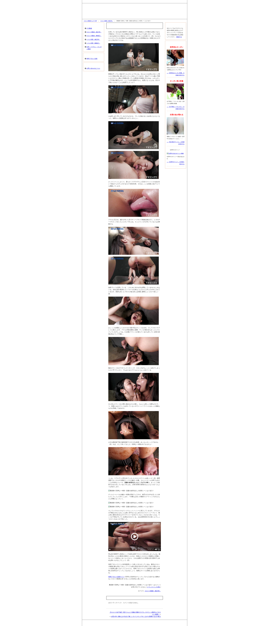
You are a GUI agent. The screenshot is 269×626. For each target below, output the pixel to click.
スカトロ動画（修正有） (106, 20)
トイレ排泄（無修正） (93, 43)
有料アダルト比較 (91, 58)
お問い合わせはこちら (93, 68)
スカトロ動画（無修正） (94, 35)
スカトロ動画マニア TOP (90, 20)
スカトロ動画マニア (136, 623)
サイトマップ (182, 1)
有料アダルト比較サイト (116, 577)
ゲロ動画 (89, 28)
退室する (179, 37)
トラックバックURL (153, 587)
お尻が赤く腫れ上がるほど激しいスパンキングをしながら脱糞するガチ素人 (136, 616)
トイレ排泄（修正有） (93, 39)
